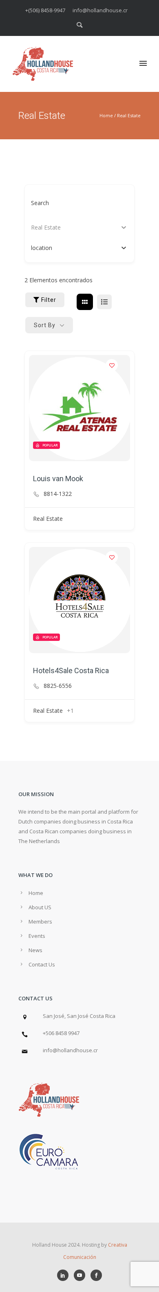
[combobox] (79, 248)
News (35, 950)
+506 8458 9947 (61, 1033)
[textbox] (41, 248)
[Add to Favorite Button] (112, 365)
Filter (48, 300)
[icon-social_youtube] (81, 1275)
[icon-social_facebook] (96, 1275)
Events (37, 935)
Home (106, 115)
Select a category (54, 227)
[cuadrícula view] (85, 302)
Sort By (44, 325)
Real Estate (129, 115)
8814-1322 (58, 494)
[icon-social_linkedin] (65, 1275)
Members (40, 921)
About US (40, 907)
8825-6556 (58, 686)
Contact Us (42, 964)
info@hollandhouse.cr (70, 1050)
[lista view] (104, 302)
